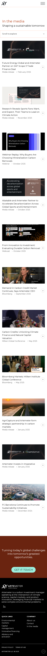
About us (31, 620)
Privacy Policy (7, 647)
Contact (30, 623)
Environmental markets (8, 621)
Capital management (8, 627)
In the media (32, 626)
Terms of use (20, 647)
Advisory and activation (7, 635)
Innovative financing (11, 631)
